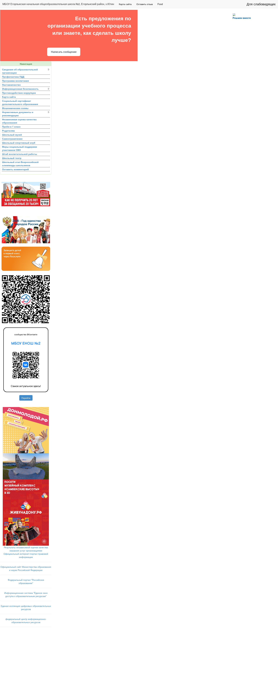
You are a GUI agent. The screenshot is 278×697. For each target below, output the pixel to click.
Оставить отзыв (144, 4)
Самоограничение (12, 138)
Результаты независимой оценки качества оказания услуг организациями (26, 549)
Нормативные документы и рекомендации (17, 113)
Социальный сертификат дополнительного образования (20, 102)
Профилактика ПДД (13, 76)
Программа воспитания (15, 80)
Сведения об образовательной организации (20, 71)
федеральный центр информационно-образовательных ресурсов (25, 620)
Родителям (8, 130)
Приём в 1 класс (11, 126)
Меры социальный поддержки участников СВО (19, 148)
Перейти (25, 397)
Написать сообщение (64, 52)
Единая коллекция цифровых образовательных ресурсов (26, 607)
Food (160, 4)
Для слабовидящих (261, 4)
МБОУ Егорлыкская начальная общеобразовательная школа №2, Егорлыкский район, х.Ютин (58, 4)
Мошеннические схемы (15, 108)
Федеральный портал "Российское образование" (26, 581)
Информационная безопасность (20, 88)
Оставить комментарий (15, 169)
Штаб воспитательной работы (19, 154)
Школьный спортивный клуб (18, 142)
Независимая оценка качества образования (19, 121)
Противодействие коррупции (19, 92)
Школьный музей (12, 134)
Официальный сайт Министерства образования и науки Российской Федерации (25, 568)
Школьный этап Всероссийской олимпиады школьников (20, 163)
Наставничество (11, 84)
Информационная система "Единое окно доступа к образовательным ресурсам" (26, 594)
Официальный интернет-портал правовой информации (26, 555)
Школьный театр (11, 158)
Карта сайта (125, 4)
